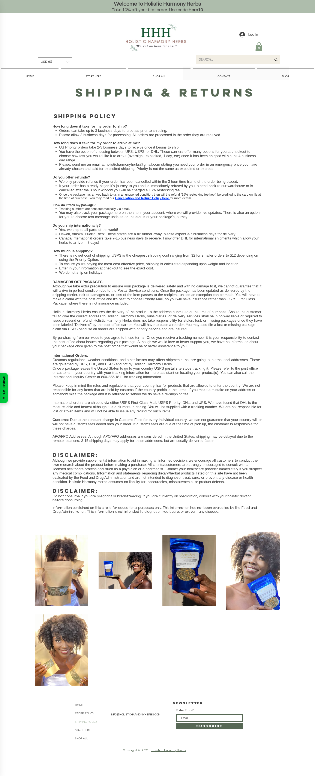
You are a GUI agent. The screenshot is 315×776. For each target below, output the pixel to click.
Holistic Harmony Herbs (168, 750)
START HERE (83, 730)
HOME (79, 705)
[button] (258, 46)
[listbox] (55, 61)
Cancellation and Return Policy (138, 198)
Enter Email (184, 710)
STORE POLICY (84, 713)
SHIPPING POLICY (86, 721)
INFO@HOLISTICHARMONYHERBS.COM (135, 714)
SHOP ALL (81, 738)
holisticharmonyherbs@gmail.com (133, 164)
